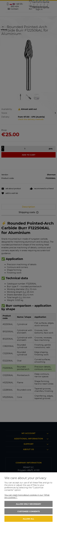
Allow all (28, 519)
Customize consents (28, 511)
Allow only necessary (28, 504)
